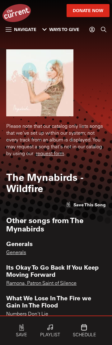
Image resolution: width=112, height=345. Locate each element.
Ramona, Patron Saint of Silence (41, 283)
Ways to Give (64, 29)
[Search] (103, 29)
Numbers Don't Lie (27, 314)
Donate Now (88, 10)
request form (50, 153)
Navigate (25, 29)
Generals (16, 252)
